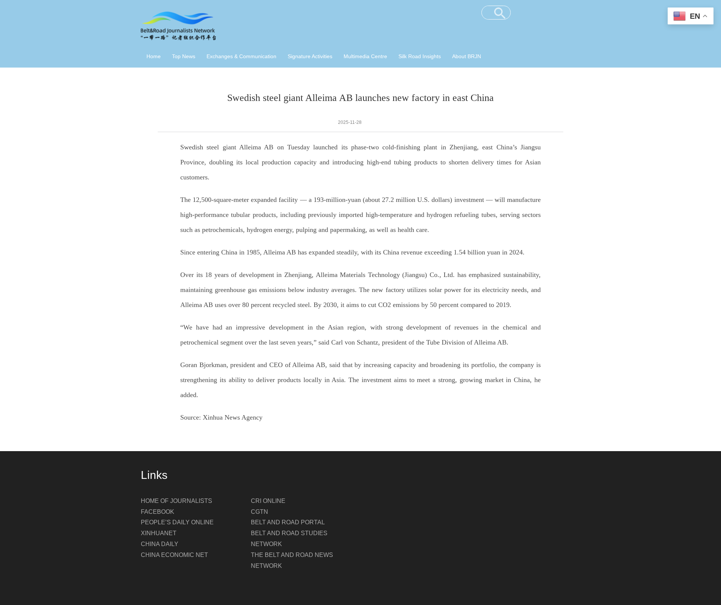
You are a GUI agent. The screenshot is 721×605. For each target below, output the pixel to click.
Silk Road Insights (419, 56)
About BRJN (466, 56)
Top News (183, 56)
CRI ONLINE (268, 501)
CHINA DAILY (159, 544)
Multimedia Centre (365, 56)
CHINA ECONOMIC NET (174, 555)
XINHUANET (158, 533)
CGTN (259, 512)
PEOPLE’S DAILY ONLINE (177, 522)
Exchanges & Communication (241, 56)
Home (153, 56)
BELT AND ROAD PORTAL (288, 522)
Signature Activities (310, 56)
